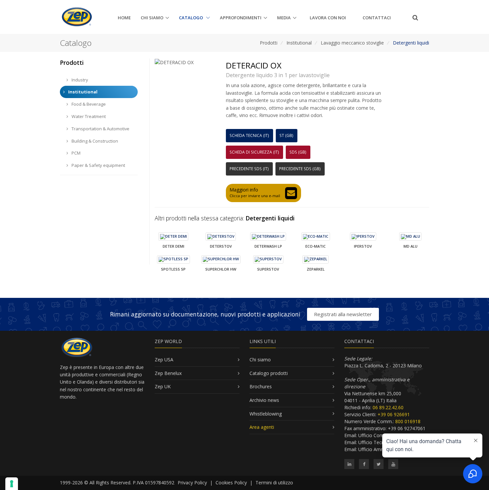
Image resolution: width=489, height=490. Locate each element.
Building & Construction (94, 141)
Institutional (299, 43)
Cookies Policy (231, 482)
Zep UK (163, 386)
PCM (76, 153)
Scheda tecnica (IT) (249, 135)
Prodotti (268, 43)
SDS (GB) (297, 152)
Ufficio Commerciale (380, 435)
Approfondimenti (240, 18)
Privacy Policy (192, 482)
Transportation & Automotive (100, 129)
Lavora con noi (328, 18)
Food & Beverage (88, 104)
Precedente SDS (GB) (300, 169)
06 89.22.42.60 (388, 407)
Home (124, 18)
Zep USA (164, 359)
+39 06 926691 (394, 414)
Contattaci (377, 18)
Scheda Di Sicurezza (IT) (254, 152)
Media (284, 18)
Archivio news (264, 400)
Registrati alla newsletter (343, 314)
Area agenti (261, 427)
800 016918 (407, 421)
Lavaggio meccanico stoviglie (352, 43)
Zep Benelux (168, 373)
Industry (79, 80)
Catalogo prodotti (268, 373)
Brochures (260, 386)
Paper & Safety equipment (98, 165)
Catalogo (191, 18)
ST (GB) (286, 135)
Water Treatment (88, 116)
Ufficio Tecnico (374, 442)
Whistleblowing (265, 414)
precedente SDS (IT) (249, 169)
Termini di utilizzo (274, 482)
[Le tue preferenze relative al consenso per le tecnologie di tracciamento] (11, 483)
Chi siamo (152, 18)
